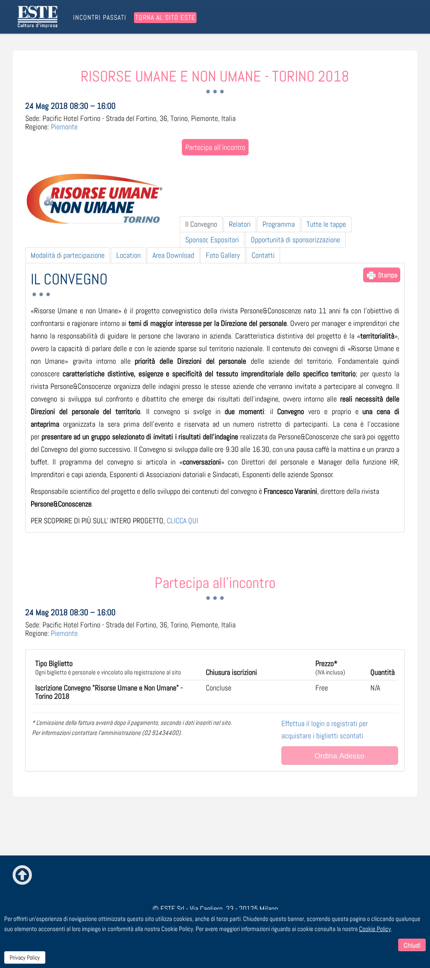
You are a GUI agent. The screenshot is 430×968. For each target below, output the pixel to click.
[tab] (201, 224)
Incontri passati (99, 17)
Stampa (386, 274)
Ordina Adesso (339, 755)
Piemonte (64, 126)
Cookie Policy (375, 929)
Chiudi (412, 945)
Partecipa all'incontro (215, 147)
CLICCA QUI (182, 520)
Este (39, 16)
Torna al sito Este (165, 17)
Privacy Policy (25, 957)
